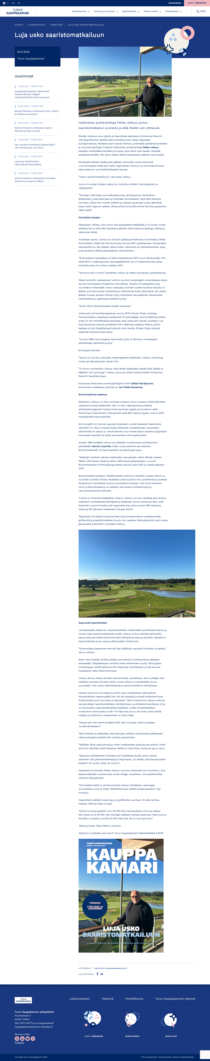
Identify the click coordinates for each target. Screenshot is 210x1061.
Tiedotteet (56, 25)
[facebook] (97, 974)
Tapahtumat (132, 1036)
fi (8, 3)
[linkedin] (102, 974)
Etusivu (19, 25)
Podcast (19, 1043)
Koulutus (171, 1036)
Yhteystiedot (171, 11)
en (13, 3)
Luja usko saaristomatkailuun (86, 25)
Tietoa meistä (151, 11)
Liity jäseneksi (94, 1036)
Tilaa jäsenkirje (165, 1057)
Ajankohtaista (129, 11)
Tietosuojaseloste (149, 1057)
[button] (89, 11)
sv (19, 3)
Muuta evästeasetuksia (183, 1057)
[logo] (18, 11)
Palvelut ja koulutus (104, 11)
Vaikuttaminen (79, 11)
